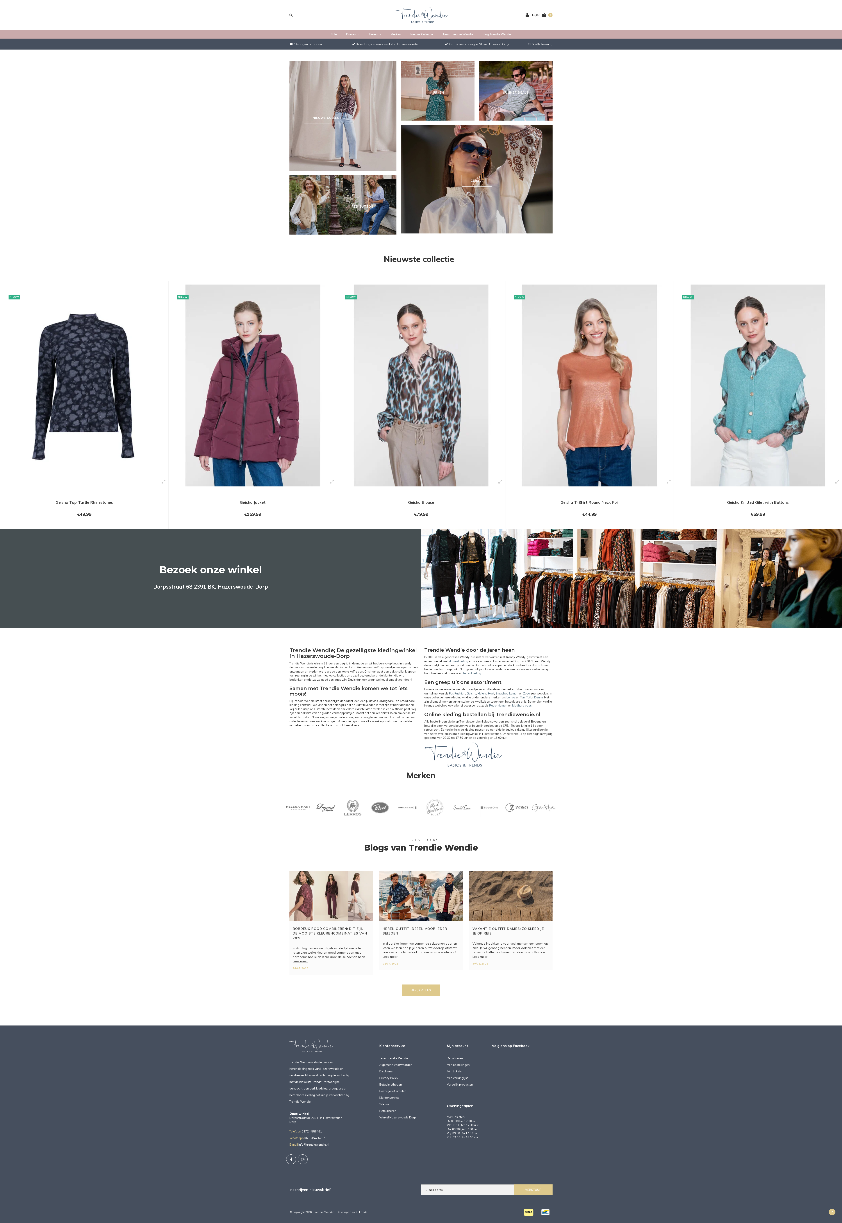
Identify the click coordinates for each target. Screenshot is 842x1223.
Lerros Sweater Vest (758, 502)
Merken (396, 34)
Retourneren (387, 1111)
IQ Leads (361, 1212)
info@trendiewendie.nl (313, 1144)
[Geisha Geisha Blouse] (253, 385)
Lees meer (300, 961)
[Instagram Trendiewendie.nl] (303, 1159)
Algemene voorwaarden (395, 1064)
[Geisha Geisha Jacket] (84, 385)
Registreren (455, 1058)
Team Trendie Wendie (457, 34)
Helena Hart (486, 693)
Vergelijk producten (460, 1084)
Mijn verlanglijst (457, 1078)
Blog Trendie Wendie (497, 34)
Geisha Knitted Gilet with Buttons (589, 502)
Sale (334, 34)
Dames (351, 34)
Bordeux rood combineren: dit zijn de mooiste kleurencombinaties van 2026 (330, 933)
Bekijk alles (421, 990)
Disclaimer (386, 1071)
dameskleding (458, 661)
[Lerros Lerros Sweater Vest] (758, 385)
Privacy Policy (388, 1078)
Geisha (471, 693)
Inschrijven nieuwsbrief (310, 1189)
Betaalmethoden (390, 1084)
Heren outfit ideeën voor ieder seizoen (415, 931)
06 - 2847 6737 (314, 1138)
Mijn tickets (454, 1071)
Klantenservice (389, 1097)
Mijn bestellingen (458, 1064)
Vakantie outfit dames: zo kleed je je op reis (508, 931)
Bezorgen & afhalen (392, 1091)
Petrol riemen (498, 705)
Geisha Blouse (253, 502)
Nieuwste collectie (419, 259)
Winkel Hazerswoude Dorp (397, 1117)
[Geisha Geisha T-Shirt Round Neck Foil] (421, 385)
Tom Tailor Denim (531, 697)
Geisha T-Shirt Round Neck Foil (421, 502)
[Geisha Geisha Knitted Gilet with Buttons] (589, 385)
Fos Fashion (457, 693)
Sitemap (385, 1104)
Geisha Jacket (84, 502)
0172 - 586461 (312, 1131)
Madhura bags (522, 705)
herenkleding (472, 673)
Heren (373, 34)
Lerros (511, 697)
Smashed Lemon (507, 693)
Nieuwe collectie (421, 34)
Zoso (526, 693)
